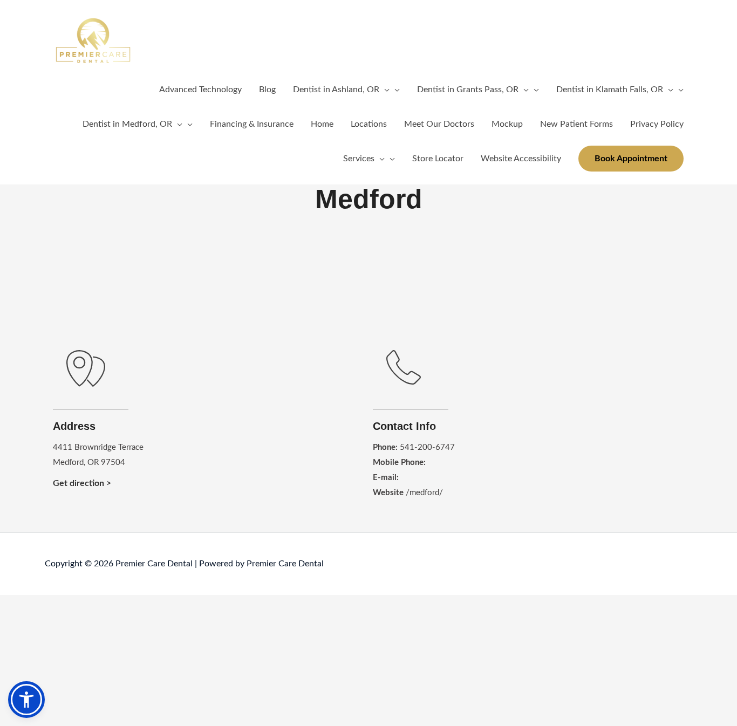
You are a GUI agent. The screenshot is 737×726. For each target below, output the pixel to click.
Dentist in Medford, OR (127, 124)
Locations (369, 124)
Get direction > (82, 483)
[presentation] (384, 89)
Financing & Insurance (252, 124)
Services (358, 158)
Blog (267, 89)
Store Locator (437, 158)
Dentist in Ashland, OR (336, 89)
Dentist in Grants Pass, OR (467, 89)
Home (322, 124)
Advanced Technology (200, 89)
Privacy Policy (657, 124)
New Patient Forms (576, 124)
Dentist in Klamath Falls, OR (609, 89)
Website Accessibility (521, 158)
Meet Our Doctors (439, 124)
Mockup (507, 124)
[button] (631, 159)
